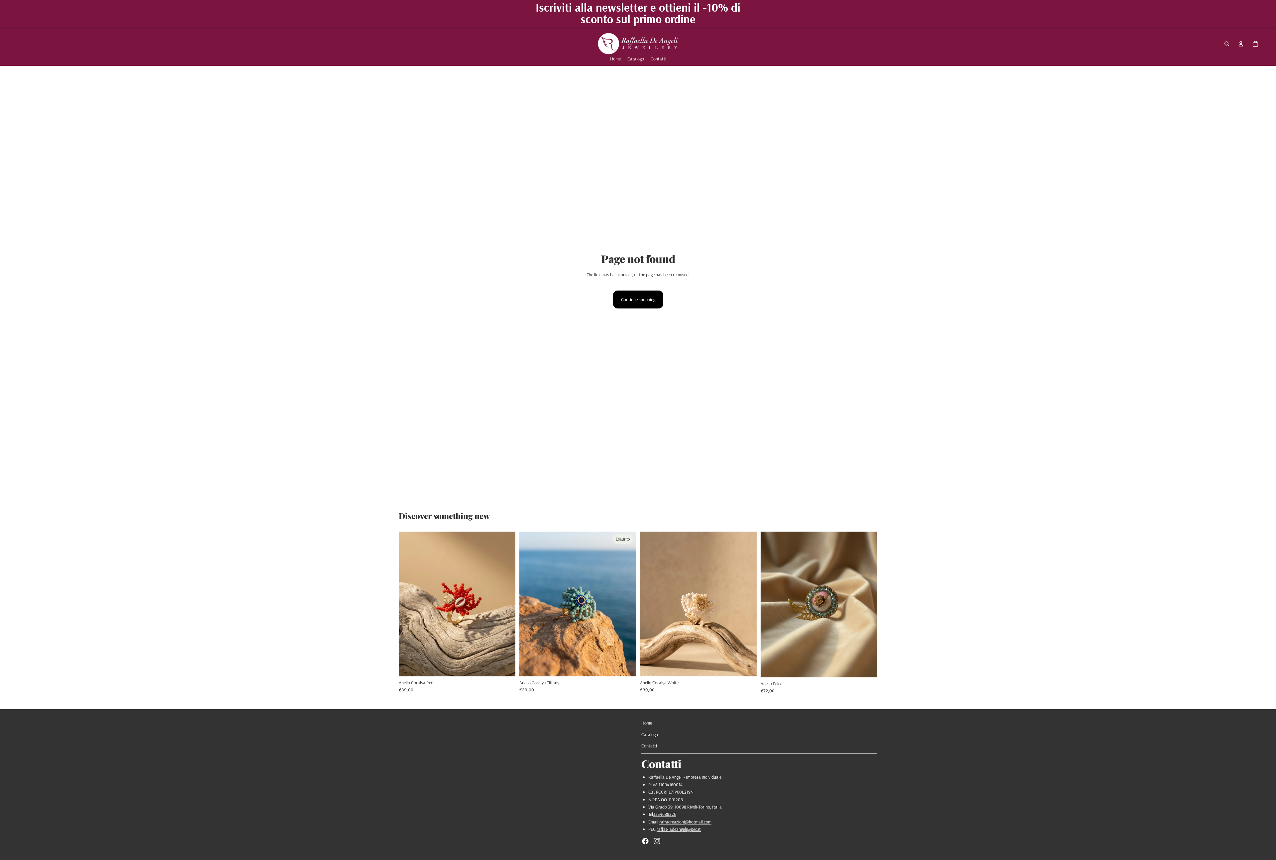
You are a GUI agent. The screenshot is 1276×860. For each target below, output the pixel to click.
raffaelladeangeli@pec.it (679, 829)
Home (646, 723)
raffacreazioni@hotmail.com (685, 822)
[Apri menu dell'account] (1240, 44)
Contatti (649, 746)
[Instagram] (657, 841)
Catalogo (649, 734)
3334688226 (664, 814)
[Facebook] (645, 841)
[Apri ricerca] (1227, 44)
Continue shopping (638, 299)
